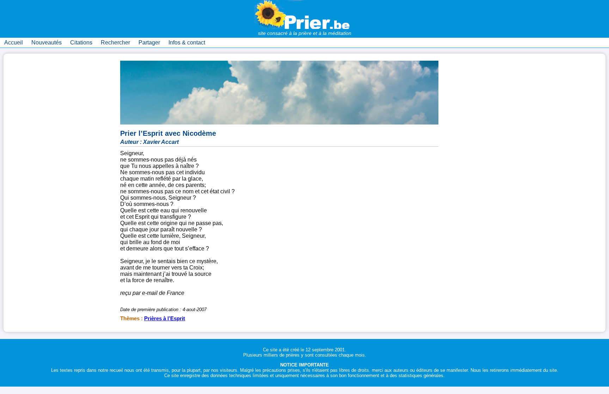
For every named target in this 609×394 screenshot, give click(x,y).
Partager (149, 43)
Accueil (13, 43)
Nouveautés (46, 43)
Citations (81, 43)
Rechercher (115, 43)
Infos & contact (186, 43)
